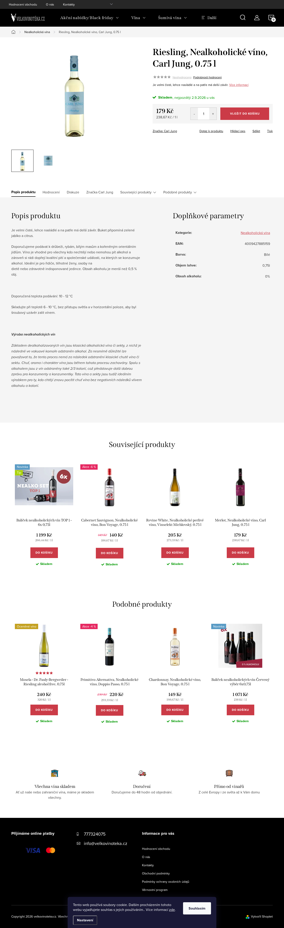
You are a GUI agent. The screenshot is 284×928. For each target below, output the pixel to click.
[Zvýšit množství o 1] (213, 114)
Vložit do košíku (245, 113)
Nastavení (85, 920)
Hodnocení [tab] (51, 192)
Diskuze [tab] (73, 192)
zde (172, 909)
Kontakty (69, 4)
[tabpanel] (44, 519)
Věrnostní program (155, 890)
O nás (50, 4)
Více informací (238, 85)
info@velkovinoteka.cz (105, 843)
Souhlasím (197, 908)
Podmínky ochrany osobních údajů (165, 881)
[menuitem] (89, 18)
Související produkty (136, 192)
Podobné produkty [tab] (177, 192)
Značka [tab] (99, 192)
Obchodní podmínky (156, 873)
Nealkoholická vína (255, 232)
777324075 (95, 834)
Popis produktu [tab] (23, 192)
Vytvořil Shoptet (262, 916)
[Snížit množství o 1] (194, 114)
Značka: (165, 131)
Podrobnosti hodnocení (207, 77)
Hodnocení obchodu (23, 4)
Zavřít (177, 129)
